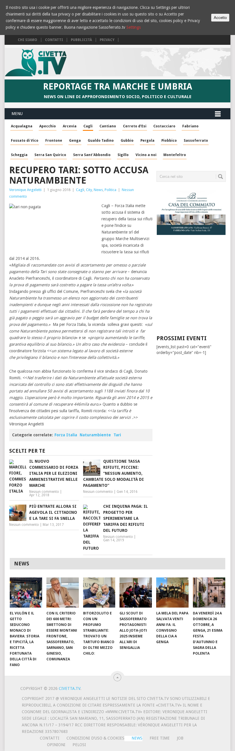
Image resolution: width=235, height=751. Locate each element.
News (98, 190)
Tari (117, 435)
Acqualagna (21, 126)
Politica (110, 190)
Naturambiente (95, 435)
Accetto (220, 17)
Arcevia (70, 126)
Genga (75, 140)
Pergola (147, 140)
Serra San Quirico (50, 155)
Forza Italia (65, 435)
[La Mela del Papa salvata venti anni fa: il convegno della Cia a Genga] (172, 592)
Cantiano (107, 126)
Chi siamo (27, 40)
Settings (133, 27)
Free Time (160, 738)
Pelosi (79, 744)
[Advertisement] (195, 289)
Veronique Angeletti (25, 190)
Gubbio (127, 140)
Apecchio (47, 126)
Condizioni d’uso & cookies (95, 738)
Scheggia (19, 155)
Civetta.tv (69, 688)
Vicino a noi (146, 155)
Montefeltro (174, 155)
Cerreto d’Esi (134, 126)
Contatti (54, 40)
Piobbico (169, 140)
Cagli (88, 126)
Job (180, 738)
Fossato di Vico (24, 140)
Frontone (53, 140)
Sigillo (123, 155)
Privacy (107, 40)
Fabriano (190, 126)
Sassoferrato (196, 140)
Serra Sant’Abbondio (92, 155)
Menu (17, 113)
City (89, 190)
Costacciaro (164, 126)
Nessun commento (44, 492)
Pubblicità (81, 40)
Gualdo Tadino (101, 140)
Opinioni (56, 744)
